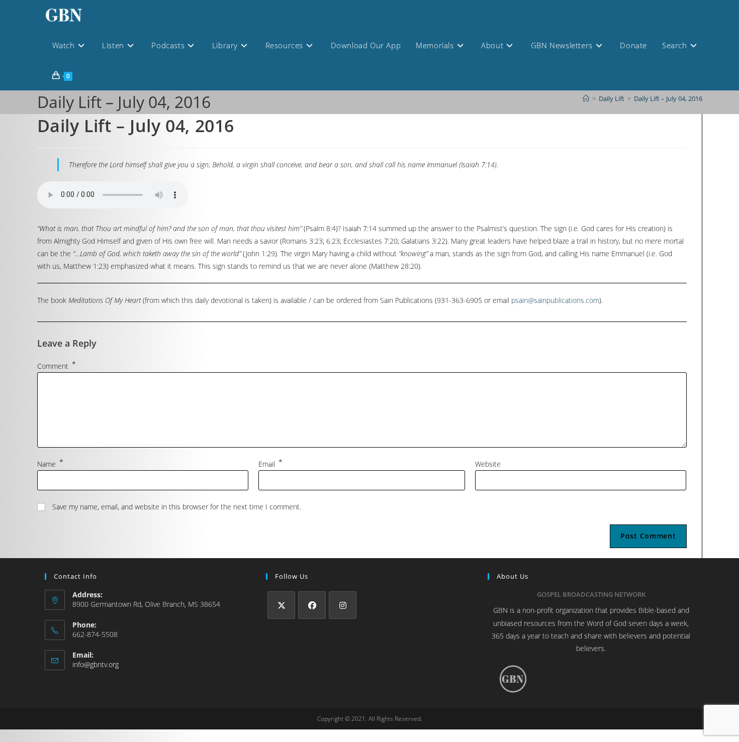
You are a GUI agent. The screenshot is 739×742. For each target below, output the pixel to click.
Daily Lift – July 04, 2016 (668, 98)
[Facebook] (312, 605)
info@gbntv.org (95, 664)
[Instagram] (342, 605)
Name (50, 464)
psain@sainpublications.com (555, 300)
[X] (281, 605)
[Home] (586, 98)
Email (270, 464)
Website (488, 464)
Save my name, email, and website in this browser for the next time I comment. (176, 506)
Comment (56, 366)
